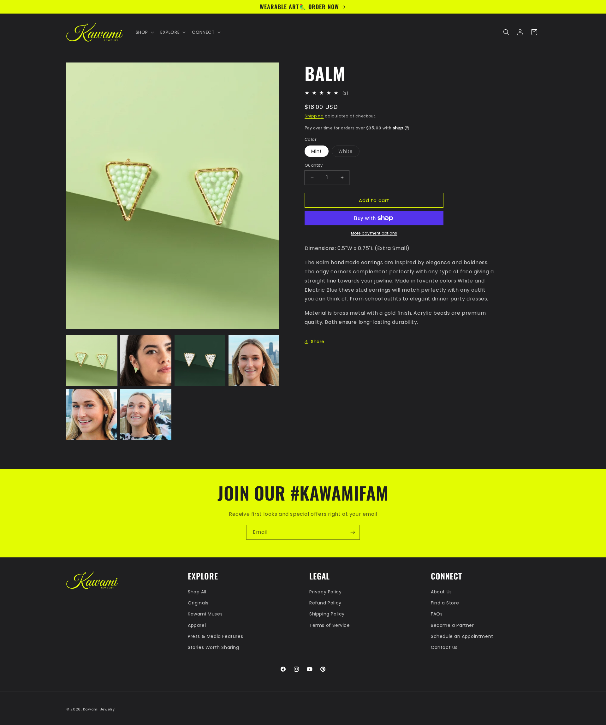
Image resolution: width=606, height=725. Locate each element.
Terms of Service (329, 625)
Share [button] (317, 341)
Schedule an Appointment (462, 636)
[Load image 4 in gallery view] (254, 360)
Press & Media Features (215, 636)
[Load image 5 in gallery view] (91, 414)
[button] (144, 32)
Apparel (197, 625)
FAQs (437, 614)
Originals (198, 603)
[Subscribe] (352, 532)
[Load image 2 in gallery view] (145, 360)
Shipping (314, 116)
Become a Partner (452, 625)
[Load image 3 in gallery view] (200, 360)
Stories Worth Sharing (213, 647)
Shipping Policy (327, 614)
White (348, 152)
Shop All (197, 592)
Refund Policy (325, 603)
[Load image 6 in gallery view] (145, 414)
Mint (316, 151)
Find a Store (445, 603)
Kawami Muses (205, 614)
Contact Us (444, 647)
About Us (441, 592)
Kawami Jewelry (99, 709)
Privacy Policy (325, 592)
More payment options (374, 233)
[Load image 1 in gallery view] (91, 360)
